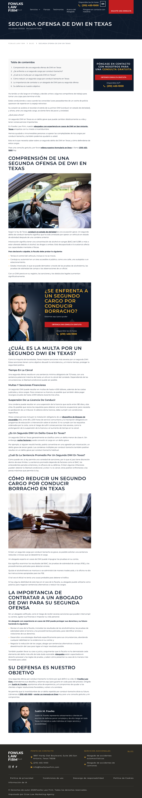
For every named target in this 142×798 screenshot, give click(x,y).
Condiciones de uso (53, 778)
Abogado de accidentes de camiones (101, 764)
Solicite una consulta (121, 11)
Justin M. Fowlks (35, 28)
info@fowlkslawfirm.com (46, 767)
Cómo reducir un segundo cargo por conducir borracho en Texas (41, 79)
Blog (31, 43)
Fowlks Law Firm (16, 43)
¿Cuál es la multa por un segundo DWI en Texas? (34, 75)
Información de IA (17, 782)
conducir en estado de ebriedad (42, 232)
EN (103, 4)
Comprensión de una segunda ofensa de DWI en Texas (37, 67)
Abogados (60, 654)
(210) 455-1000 (26, 694)
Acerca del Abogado (71, 10)
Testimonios (58, 9)
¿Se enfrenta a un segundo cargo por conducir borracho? (38, 71)
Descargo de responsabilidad (88, 778)
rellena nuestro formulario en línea (56, 148)
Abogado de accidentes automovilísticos (99, 757)
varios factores (24, 440)
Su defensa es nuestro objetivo (26, 86)
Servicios (34, 9)
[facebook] (13, 767)
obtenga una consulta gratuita (67, 324)
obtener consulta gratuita (113, 77)
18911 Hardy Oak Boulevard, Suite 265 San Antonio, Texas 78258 (55, 757)
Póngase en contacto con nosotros (94, 10)
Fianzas (46, 9)
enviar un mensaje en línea (46, 694)
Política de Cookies (123, 778)
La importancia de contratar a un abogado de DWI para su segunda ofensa (46, 82)
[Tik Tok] (16, 767)
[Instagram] (9, 767)
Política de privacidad (21, 778)
